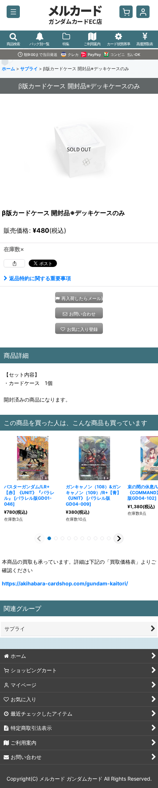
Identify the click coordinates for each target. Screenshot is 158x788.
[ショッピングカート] (126, 12)
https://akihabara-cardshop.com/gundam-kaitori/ (65, 583)
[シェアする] (14, 263)
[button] (13, 12)
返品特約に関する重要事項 (40, 278)
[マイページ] (143, 12)
